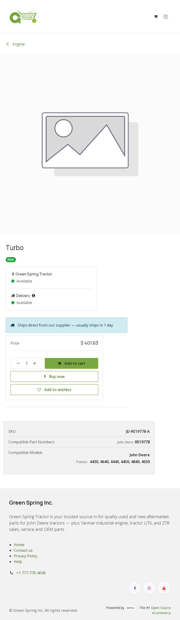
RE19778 (142, 442)
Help (18, 561)
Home (19, 544)
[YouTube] (164, 588)
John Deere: (126, 442)
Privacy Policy (25, 556)
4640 (104, 461)
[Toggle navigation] (166, 16)
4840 (135, 461)
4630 (145, 461)
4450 (125, 461)
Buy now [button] (56, 376)
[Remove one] (16, 363)
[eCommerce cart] (156, 16)
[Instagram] (149, 588)
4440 (114, 461)
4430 (94, 461)
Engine (18, 44)
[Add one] (36, 363)
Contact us (23, 550)
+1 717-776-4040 (31, 572)
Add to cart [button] (74, 363)
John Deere (140, 454)
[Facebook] (135, 588)
